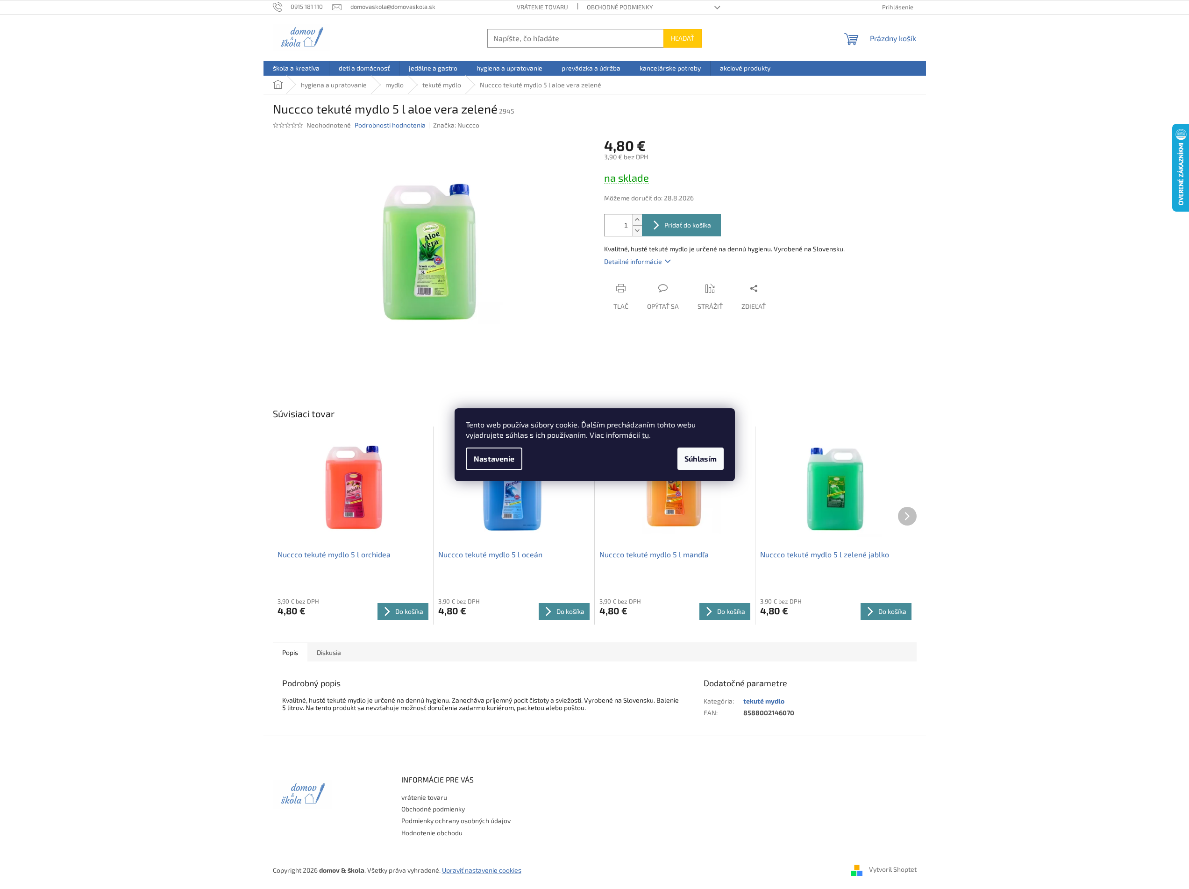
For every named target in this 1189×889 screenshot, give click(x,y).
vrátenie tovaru (542, 7)
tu (645, 434)
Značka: (456, 125)
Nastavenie (494, 458)
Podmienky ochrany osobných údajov (456, 821)
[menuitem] (296, 68)
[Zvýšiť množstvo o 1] (637, 219)
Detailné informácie (633, 261)
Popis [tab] (290, 652)
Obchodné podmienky (620, 7)
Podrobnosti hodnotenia (390, 125)
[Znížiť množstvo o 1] (637, 230)
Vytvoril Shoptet (893, 869)
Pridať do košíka (687, 225)
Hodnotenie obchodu (432, 833)
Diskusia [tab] (329, 652)
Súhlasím (700, 458)
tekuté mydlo (763, 701)
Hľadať (682, 38)
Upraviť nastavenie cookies (481, 870)
